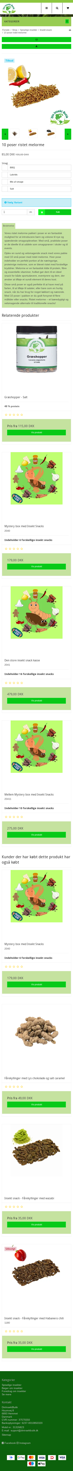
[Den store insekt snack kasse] (36, 621)
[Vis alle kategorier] (67, 21)
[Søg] (57, 8)
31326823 (18, 1427)
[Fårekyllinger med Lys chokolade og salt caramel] (36, 1039)
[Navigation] (46, 8)
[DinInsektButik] (9, 9)
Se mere (6, 1394)
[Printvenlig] (70, 30)
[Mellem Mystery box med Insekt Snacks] (36, 755)
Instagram (25, 1443)
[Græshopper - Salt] (36, 358)
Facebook (10, 1443)
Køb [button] (58, 212)
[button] (36, 39)
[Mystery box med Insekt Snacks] (36, 487)
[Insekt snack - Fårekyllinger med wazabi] (36, 1159)
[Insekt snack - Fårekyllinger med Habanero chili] (36, 1279)
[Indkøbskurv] (67, 8)
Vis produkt (36, 432)
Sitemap (6, 1434)
